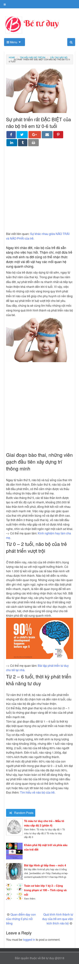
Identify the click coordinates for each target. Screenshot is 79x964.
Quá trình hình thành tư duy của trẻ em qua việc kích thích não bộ (57, 918)
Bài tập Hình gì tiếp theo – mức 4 (45, 865)
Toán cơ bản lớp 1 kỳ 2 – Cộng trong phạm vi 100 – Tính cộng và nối (45, 890)
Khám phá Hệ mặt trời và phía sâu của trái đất (45, 847)
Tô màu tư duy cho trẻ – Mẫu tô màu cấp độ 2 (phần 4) (44, 823)
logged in (29, 939)
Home (12, 57)
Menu (13, 42)
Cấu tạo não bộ (58, 57)
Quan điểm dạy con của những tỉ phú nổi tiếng (21, 918)
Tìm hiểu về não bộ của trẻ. (37, 792)
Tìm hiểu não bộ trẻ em (32, 57)
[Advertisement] (39, 191)
